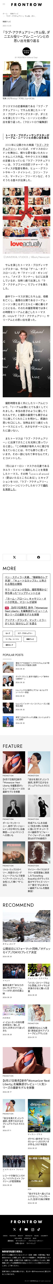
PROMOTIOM (8, 775)
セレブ (8, 633)
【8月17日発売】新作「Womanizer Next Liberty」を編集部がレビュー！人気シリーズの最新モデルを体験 (26, 611)
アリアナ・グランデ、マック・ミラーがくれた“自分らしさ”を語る (25, 621)
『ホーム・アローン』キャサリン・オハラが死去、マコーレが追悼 (25, 600)
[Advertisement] (26, 522)
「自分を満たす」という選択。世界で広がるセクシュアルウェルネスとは (39, 784)
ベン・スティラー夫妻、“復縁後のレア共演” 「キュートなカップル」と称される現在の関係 (26, 581)
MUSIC (36, 1236)
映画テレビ (14, 14)
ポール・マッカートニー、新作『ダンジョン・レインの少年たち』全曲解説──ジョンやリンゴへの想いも (14, 829)
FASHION (13, 1236)
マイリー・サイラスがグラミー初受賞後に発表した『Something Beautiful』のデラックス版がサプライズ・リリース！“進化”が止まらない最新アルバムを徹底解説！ (38, 880)
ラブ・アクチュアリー (25, 633)
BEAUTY (20, 1236)
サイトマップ (30, 1243)
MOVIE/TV (28, 1236)
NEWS (5, 1236)
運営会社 (11, 1241)
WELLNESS (18, 1238)
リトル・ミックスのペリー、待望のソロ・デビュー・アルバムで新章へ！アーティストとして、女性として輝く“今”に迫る (14, 877)
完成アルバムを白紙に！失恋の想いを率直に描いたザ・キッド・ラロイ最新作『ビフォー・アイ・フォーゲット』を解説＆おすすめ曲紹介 (39, 830)
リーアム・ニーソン (12, 639)
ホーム (5, 14)
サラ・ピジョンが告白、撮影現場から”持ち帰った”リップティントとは (26, 591)
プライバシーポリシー (35, 1241)
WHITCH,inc (34, 1281)
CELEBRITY (44, 1236)
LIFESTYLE (27, 1238)
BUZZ (34, 1238)
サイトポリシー (21, 1241)
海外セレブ (9, 645)
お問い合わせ (19, 1243)
